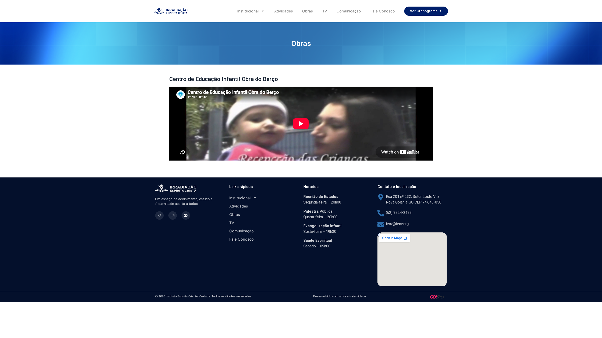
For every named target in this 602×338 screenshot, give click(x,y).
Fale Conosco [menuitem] (382, 11)
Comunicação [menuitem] (349, 11)
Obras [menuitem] (307, 11)
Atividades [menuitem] (283, 11)
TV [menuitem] (324, 11)
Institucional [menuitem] (248, 11)
